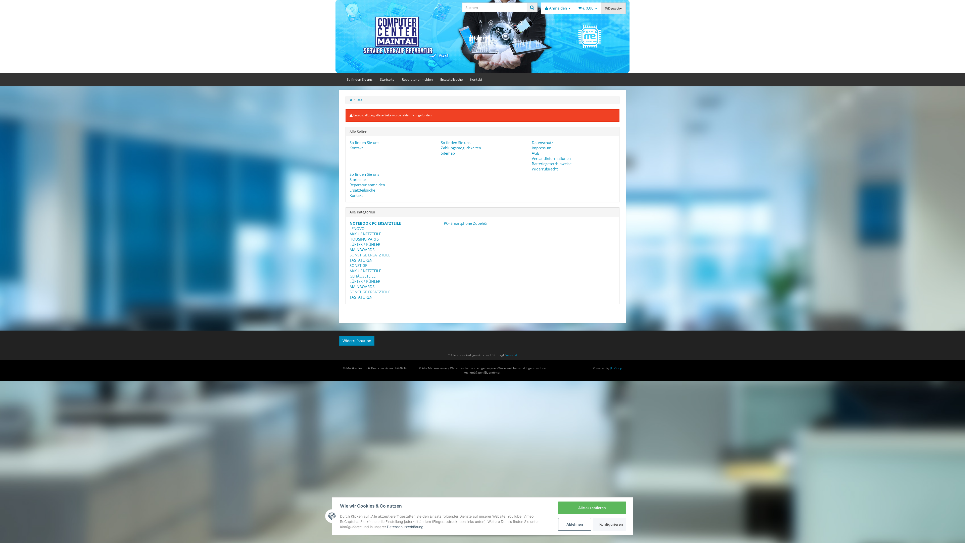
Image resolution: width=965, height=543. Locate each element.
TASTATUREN (361, 260)
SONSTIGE (358, 265)
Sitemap (448, 153)
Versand (511, 355)
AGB (536, 153)
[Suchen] (532, 7)
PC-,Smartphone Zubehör (465, 223)
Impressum (541, 147)
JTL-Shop (616, 368)
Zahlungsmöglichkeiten (461, 147)
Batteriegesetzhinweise (551, 163)
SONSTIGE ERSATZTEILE (370, 254)
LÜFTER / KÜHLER (365, 244)
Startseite (387, 79)
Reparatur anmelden (417, 79)
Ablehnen (574, 524)
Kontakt (476, 79)
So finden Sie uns (359, 79)
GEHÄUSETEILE (362, 276)
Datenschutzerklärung (405, 527)
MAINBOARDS (362, 249)
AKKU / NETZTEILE (365, 233)
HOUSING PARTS (364, 239)
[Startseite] (351, 100)
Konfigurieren (611, 524)
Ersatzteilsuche (451, 79)
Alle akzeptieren (592, 508)
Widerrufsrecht (545, 168)
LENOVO (357, 228)
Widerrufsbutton (357, 340)
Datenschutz (542, 142)
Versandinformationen (551, 158)
